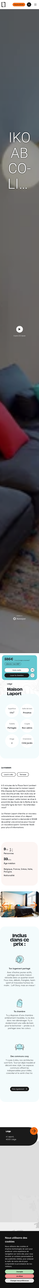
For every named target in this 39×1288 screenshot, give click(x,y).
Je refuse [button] (19, 1276)
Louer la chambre (17, 675)
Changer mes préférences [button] (19, 1280)
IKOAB (4, 4)
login (29, 4)
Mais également (18, 1089)
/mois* (22, 660)
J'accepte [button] (19, 1272)
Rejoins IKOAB (19, 5)
